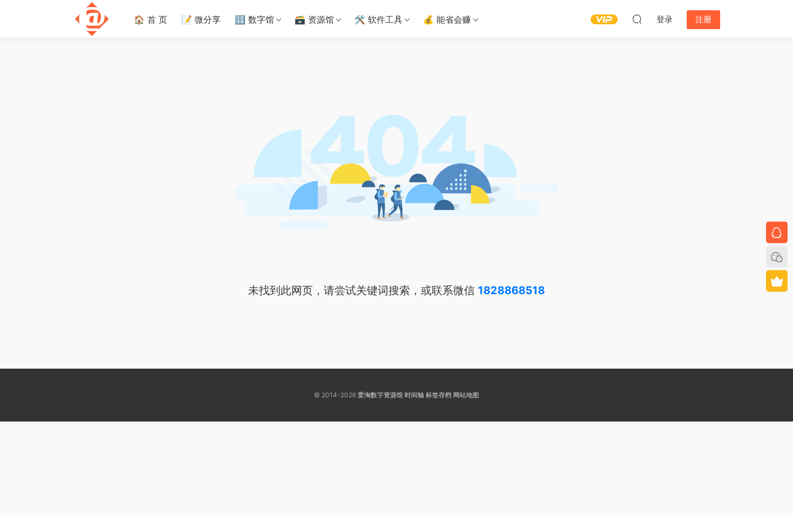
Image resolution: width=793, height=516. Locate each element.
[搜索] (637, 19)
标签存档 (439, 395)
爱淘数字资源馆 (380, 395)
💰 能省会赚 (447, 19)
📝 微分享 (201, 19)
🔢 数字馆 (254, 19)
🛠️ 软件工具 (378, 19)
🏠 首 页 (150, 19)
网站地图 (466, 395)
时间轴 (414, 395)
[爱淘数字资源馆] (92, 19)
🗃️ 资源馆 (314, 19)
